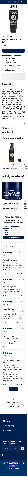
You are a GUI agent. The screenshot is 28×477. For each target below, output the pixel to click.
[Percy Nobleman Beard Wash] (12, 152)
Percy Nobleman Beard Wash (11, 165)
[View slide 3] (14, 410)
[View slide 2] (12, 410)
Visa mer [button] (13, 389)
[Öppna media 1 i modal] (22, 12)
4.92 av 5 (17, 220)
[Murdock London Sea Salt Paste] (12, 190)
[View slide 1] (11, 410)
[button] (6, 56)
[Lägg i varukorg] (19, 160)
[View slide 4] (16, 410)
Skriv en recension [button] (13, 237)
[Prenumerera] (22, 448)
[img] (7, 253)
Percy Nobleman (7, 36)
